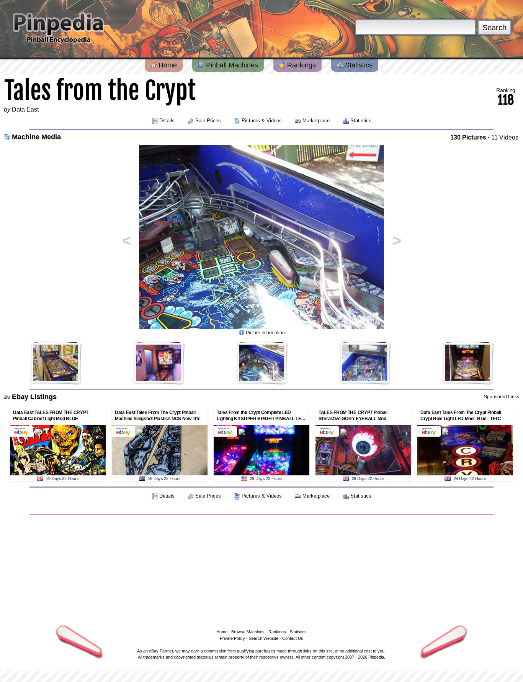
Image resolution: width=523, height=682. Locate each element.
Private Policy (232, 638)
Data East (25, 109)
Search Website (263, 638)
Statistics (358, 65)
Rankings (300, 65)
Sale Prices (208, 120)
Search (494, 27)
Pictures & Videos (261, 120)
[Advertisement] (261, 570)
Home (167, 65)
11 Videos (504, 137)
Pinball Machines (231, 65)
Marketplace (316, 120)
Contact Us (292, 638)
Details (167, 120)
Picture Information (265, 332)
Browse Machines (248, 631)
